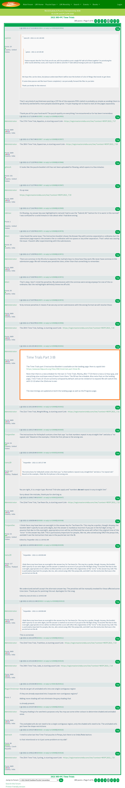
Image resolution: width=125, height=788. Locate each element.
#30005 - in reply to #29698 (47, 430)
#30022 (60, 707)
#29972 (60, 277)
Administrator (11, 121)
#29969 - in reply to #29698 (47, 208)
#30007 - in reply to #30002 (47, 497)
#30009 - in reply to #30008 (47, 545)
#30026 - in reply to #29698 (47, 753)
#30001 (60, 346)
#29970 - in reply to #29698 (47, 231)
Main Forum (28, 4)
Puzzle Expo (50, 4)
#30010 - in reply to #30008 (47, 601)
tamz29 (8, 462)
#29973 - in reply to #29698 (47, 300)
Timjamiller (10, 434)
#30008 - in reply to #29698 (47, 520)
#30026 (60, 753)
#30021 (60, 684)
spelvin (8, 38)
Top (117, 29)
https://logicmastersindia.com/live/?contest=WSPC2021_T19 (45, 195)
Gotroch (8, 734)
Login (119, 4)
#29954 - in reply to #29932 (47, 28)
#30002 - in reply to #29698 (47, 407)
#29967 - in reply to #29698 (47, 185)
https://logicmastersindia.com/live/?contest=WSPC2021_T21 (94, 411)
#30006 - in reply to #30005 (47, 453)
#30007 (60, 497)
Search (77, 4)
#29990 (60, 323)
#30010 (61, 601)
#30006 (60, 453)
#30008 (60, 520)
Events (86, 4)
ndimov (8, 213)
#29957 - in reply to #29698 (47, 139)
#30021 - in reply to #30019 (47, 684)
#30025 (60, 730)
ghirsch (8, 167)
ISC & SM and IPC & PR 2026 (62, 13)
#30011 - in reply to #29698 (47, 638)
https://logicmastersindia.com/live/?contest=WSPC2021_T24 (87, 665)
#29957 (60, 139)
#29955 (60, 116)
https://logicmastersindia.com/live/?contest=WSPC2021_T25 (89, 757)
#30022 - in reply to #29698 (47, 707)
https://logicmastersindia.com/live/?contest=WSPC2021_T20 (88, 328)
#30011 (60, 638)
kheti (7, 236)
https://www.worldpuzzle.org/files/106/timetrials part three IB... (53, 369)
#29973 (60, 300)
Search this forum (13, 783)
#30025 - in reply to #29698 (47, 730)
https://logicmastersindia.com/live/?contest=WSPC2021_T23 (90, 643)
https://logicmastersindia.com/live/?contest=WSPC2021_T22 (94, 502)
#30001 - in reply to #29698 (47, 346)
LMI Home (39, 4)
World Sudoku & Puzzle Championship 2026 (62, 11)
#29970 (60, 231)
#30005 (60, 430)
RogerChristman (12, 688)
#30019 (60, 661)
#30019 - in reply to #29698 (47, 661)
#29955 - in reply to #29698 (47, 116)
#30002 (60, 407)
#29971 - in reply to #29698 (47, 254)
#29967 (60, 185)
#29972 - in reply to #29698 (47, 277)
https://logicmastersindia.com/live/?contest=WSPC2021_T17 (90, 121)
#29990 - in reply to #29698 (47, 323)
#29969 (60, 208)
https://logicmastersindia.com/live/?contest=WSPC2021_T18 (92, 144)
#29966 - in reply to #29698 (47, 162)
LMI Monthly (64, 4)
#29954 (60, 28)
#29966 (60, 162)
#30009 (60, 545)
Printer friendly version (15, 786)
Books (95, 4)
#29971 (60, 254)
